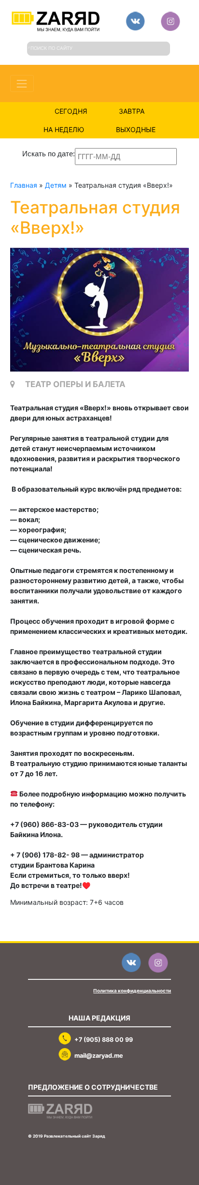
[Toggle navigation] (22, 83)
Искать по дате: (48, 154)
